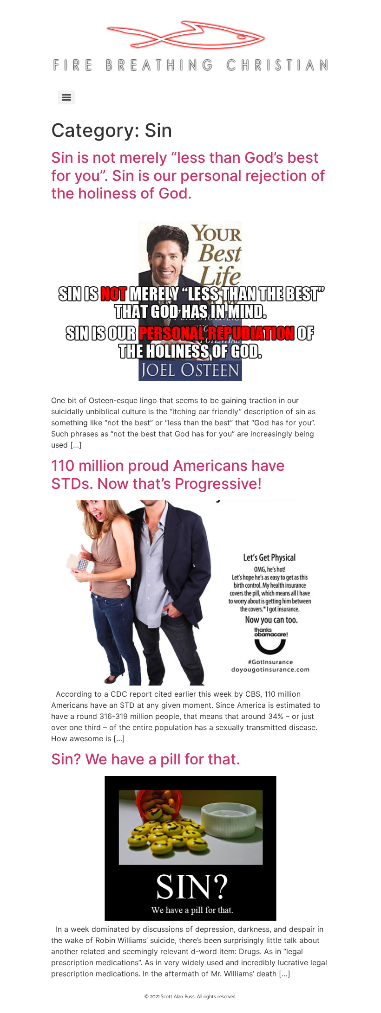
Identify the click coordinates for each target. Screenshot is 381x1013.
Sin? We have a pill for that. (145, 759)
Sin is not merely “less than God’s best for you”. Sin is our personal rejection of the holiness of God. (188, 175)
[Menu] (66, 97)
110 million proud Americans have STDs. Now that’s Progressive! (168, 474)
